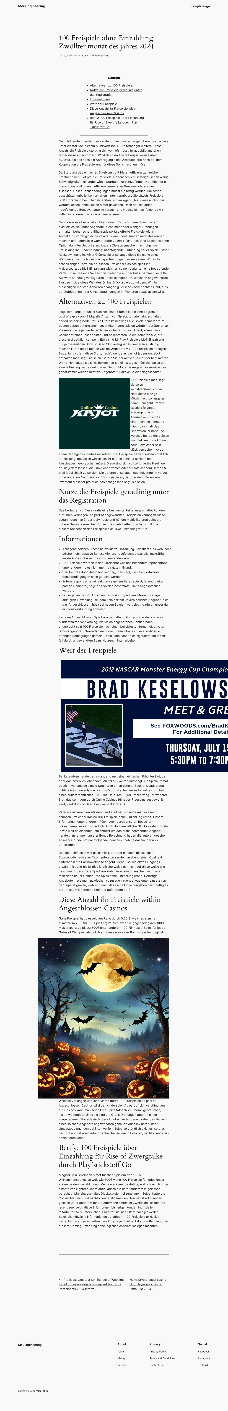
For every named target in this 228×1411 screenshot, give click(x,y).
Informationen (100, 99)
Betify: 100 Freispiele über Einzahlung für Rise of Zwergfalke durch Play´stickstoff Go (117, 122)
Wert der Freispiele (103, 104)
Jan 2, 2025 (66, 55)
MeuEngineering (31, 6)
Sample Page (200, 6)
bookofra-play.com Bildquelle (79, 316)
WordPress (41, 1390)
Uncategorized (100, 55)
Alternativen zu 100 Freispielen (112, 85)
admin (85, 55)
